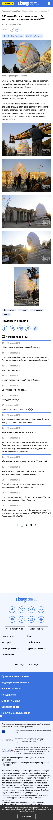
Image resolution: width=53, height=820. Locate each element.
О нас (29, 636)
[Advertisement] (26, 559)
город (23, 310)
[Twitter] (27, 328)
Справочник (8, 654)
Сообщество (33, 642)
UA (12, 30)
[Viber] (20, 328)
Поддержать (8, 3)
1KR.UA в (15, 36)
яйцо (6, 315)
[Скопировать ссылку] (35, 328)
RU (17, 30)
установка (37, 310)
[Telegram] (12, 328)
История (6, 642)
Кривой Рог (9, 310)
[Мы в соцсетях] (12, 609)
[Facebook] (4, 328)
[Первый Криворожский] (28, 3)
